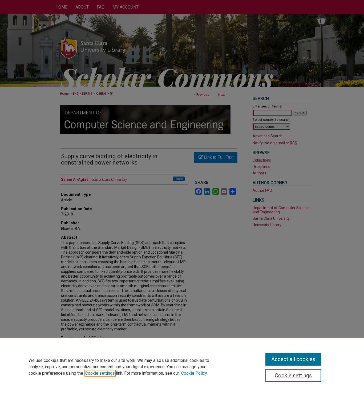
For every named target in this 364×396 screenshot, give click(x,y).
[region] (182, 366)
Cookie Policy (194, 373)
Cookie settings (100, 373)
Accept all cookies (293, 359)
